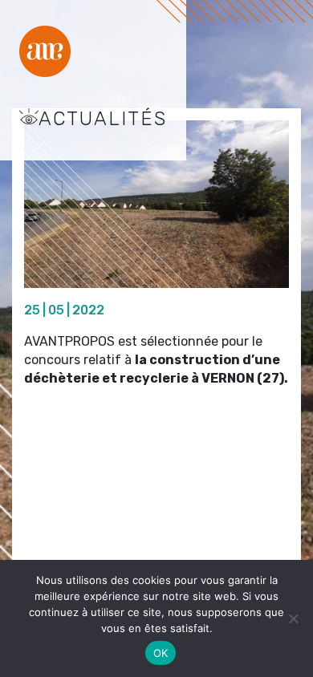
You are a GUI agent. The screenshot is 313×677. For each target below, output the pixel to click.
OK (161, 653)
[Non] (293, 618)
